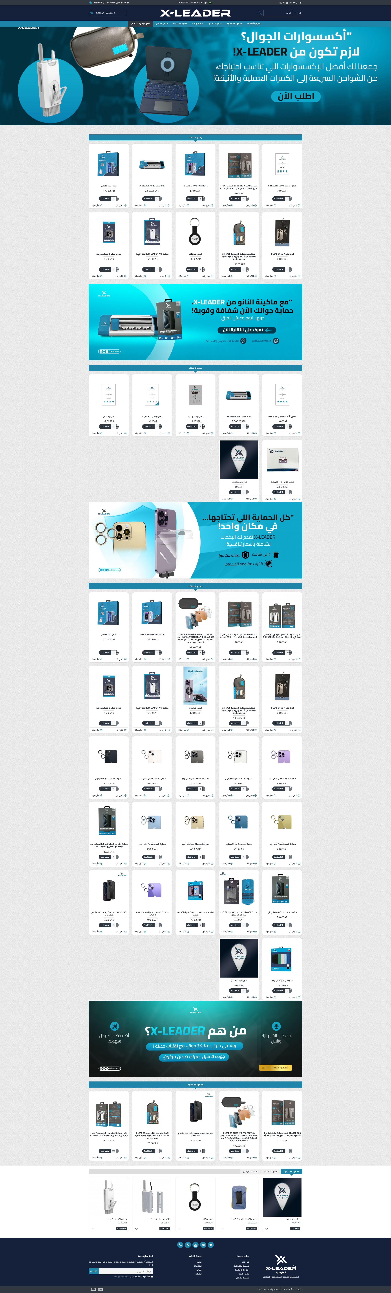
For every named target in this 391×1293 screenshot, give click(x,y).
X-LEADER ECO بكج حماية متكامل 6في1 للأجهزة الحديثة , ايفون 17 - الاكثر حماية (239, 187)
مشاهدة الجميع (250, 1171)
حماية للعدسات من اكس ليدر (282, 778)
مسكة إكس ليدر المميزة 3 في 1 (243, 1219)
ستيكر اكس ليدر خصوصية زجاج (282, 912)
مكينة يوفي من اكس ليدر (282, 482)
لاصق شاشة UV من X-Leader (282, 185)
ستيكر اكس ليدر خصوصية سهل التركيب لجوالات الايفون (238, 913)
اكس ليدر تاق (195, 254)
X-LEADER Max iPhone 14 (196, 185)
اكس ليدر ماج (195, 708)
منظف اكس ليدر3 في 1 (160, 1219)
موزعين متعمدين (239, 482)
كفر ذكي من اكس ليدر (282, 980)
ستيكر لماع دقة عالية (152, 416)
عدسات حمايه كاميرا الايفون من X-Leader (152, 913)
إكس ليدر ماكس (108, 185)
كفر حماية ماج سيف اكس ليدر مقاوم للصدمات (108, 913)
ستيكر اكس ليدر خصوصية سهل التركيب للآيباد (195, 913)
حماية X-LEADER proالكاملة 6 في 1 (152, 254)
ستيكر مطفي (108, 416)
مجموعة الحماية (195, 1084)
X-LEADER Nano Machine (152, 185)
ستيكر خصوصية (195, 416)
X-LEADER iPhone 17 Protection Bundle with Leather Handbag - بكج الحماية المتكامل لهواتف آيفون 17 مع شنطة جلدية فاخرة (195, 638)
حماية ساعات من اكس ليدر (108, 254)
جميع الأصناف (195, 137)
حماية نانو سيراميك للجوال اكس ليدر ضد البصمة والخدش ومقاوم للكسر (109, 845)
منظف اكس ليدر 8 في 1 (117, 1219)
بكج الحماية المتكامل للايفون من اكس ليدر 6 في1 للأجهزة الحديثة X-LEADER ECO (282, 635)
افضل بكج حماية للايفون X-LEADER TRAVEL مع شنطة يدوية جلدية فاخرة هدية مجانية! (239, 256)
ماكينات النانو (271, 1171)
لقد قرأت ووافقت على (132, 1276)
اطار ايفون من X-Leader (282, 254)
